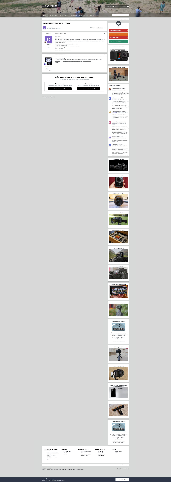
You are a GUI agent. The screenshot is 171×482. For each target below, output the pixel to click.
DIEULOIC (48, 33)
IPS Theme (44, 468)
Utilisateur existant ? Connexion (113, 6)
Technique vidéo (67, 451)
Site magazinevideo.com (115, 34)
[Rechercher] (128, 15)
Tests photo (83, 452)
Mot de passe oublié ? (114, 37)
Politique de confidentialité (56, 469)
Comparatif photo (84, 455)
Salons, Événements (83, 15)
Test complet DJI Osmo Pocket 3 (119, 303)
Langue (43, 469)
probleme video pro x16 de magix (119, 88)
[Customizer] (127, 6)
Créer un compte (101, 453)
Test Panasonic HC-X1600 (118, 159)
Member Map (74, 15)
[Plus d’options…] (104, 33)
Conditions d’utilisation (60, 480)
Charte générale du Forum (115, 30)
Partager (93, 27)
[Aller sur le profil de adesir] (48, 61)
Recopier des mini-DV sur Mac (118, 230)
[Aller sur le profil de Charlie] (110, 89)
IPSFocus (49, 468)
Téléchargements (53, 15)
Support (92, 15)
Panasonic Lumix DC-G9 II (118, 266)
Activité (45, 15)
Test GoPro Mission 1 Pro (118, 47)
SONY (59, 28)
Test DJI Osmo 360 (119, 175)
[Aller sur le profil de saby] (110, 137)
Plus (97, 15)
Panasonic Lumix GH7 (118, 212)
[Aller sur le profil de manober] (110, 112)
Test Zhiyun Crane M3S (119, 366)
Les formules (100, 451)
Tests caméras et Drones (86, 451)
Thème (47, 469)
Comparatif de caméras (86, 453)
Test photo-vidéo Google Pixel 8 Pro (118, 284)
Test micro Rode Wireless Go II (118, 403)
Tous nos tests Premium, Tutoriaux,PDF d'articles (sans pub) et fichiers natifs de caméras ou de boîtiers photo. (118, 334)
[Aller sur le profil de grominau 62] (110, 122)
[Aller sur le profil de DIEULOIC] (44, 27)
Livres (65, 453)
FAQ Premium (101, 455)
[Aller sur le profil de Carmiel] (110, 98)
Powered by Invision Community (123, 468)
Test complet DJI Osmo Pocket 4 (119, 67)
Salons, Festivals (118, 451)
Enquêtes (66, 452)
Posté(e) (60, 33)
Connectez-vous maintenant (89, 88)
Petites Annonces (64, 15)
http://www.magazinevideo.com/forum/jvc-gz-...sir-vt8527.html (77, 61)
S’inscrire (124, 6)
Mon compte (100, 452)
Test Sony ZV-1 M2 (119, 347)
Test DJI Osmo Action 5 (119, 248)
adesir (48, 54)
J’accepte (122, 479)
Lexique (116, 452)
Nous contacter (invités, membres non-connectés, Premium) (73, 469)
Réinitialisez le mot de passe (119, 341)
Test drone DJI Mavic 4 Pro (118, 193)
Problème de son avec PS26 (117, 97)
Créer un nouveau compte (59, 88)
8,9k (48, 68)
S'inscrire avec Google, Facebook (117, 41)
